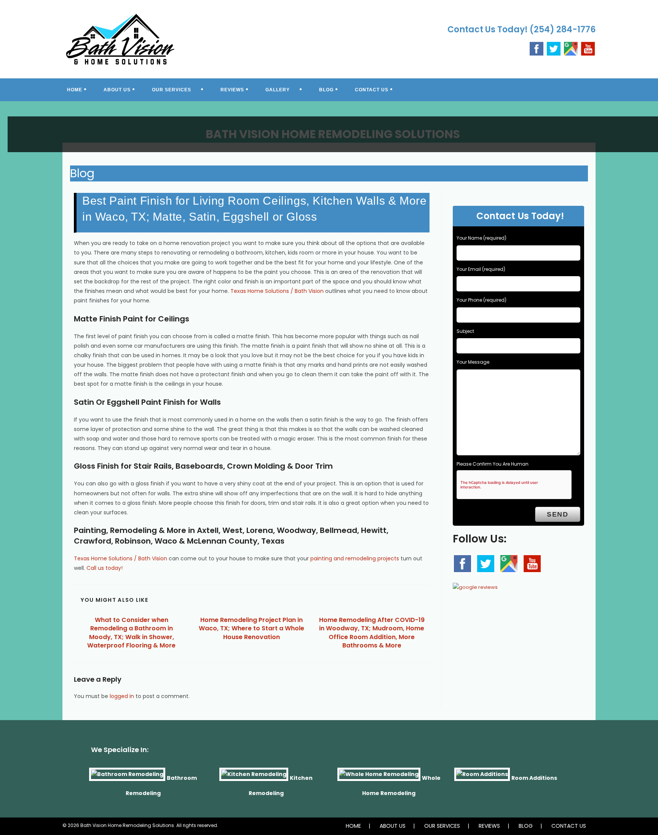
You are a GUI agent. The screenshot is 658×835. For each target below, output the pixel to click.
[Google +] (570, 48)
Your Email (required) (481, 269)
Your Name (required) (481, 238)
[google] (509, 563)
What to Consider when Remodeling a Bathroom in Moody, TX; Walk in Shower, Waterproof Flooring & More (131, 633)
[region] (329, 129)
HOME (353, 826)
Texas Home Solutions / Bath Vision (277, 291)
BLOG (526, 826)
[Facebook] (536, 48)
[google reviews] (475, 585)
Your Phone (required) (481, 300)
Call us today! (104, 568)
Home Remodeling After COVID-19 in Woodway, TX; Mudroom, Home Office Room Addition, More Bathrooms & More (372, 633)
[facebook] (462, 564)
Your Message (473, 362)
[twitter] (485, 564)
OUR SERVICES (442, 826)
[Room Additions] (482, 778)
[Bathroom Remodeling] (127, 778)
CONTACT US (568, 826)
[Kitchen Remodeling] (253, 778)
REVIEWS (489, 826)
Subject (465, 331)
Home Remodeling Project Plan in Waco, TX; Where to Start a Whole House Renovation (251, 628)
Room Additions (534, 778)
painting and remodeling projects (354, 558)
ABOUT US (393, 826)
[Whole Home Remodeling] (378, 778)
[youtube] (588, 48)
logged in (122, 696)
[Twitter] (553, 48)
